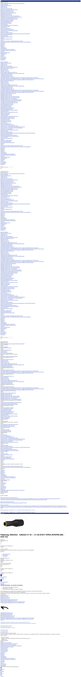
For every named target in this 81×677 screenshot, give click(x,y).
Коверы (2, 37)
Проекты (2, 156)
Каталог (2, 641)
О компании (3, 652)
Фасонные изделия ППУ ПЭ (6, 10)
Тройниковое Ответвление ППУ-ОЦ (8, 84)
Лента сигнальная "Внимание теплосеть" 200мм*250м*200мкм (15, 33)
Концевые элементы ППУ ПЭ (7, 76)
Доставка (2, 54)
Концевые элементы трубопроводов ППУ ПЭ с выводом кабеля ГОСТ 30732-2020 (19, 77)
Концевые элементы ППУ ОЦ (7, 89)
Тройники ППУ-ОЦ (4, 83)
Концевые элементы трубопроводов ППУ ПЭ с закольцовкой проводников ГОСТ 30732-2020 (22, 78)
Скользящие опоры (5, 26)
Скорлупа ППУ (3, 27)
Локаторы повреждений (6, 38)
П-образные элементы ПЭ (6, 74)
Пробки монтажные (5, 114)
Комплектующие (4, 31)
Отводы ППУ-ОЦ (4, 81)
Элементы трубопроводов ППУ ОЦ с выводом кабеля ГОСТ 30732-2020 (16, 92)
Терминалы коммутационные (7, 142)
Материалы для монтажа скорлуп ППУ (9, 129)
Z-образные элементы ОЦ (6, 88)
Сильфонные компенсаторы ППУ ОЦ (9, 19)
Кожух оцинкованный (5, 28)
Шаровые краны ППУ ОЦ (6, 14)
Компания (2, 147)
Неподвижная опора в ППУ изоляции (9, 25)
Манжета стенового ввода (6, 32)
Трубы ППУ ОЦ (3, 7)
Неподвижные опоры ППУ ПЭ (7, 117)
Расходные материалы (5, 141)
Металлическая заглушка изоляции (8, 135)
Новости (2, 44)
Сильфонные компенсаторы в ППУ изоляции (11, 16)
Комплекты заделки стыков (6, 20)
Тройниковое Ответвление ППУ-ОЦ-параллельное (12, 86)
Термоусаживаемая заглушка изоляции (9, 136)
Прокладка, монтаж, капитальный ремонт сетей (11, 41)
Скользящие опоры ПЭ (5, 120)
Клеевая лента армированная (7, 107)
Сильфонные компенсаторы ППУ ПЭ (8, 18)
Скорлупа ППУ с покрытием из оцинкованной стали (12, 126)
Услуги (2, 144)
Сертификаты (3, 48)
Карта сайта (3, 58)
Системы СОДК (3, 35)
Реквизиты (3, 47)
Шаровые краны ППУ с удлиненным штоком (10, 99)
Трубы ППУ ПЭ (3, 6)
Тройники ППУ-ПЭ (4, 71)
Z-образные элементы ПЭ (6, 75)
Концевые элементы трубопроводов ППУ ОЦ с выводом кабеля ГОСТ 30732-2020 (19, 90)
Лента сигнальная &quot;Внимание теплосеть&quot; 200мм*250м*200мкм (17, 133)
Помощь (2, 660)
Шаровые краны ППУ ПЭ (6, 13)
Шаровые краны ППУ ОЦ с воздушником (10, 97)
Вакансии (2, 45)
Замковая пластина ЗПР (6, 23)
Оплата (2, 55)
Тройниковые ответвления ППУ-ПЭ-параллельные (12, 73)
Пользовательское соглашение (7, 49)
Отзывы (2, 46)
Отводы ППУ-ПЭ (4, 69)
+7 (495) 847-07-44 (4, 171)
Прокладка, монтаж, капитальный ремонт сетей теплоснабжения (15, 42)
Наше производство (5, 157)
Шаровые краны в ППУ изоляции (8, 12)
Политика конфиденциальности (8, 50)
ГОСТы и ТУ (3, 56)
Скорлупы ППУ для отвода (6, 128)
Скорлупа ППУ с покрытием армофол (9, 30)
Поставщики (3, 57)
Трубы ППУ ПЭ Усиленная (6, 8)
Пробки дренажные (5, 113)
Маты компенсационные (6, 34)
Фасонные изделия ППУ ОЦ (7, 11)
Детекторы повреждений (6, 36)
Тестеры (2, 143)
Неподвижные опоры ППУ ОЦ (7, 118)
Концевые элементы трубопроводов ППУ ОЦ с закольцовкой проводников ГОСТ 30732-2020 (22, 91)
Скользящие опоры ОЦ (5, 121)
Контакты (2, 164)
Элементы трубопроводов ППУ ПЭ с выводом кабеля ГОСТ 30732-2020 (16, 79)
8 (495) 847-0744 (4, 341)
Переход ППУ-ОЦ (4, 82)
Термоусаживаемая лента (6, 109)
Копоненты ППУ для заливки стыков (8, 112)
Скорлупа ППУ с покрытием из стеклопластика (11, 127)
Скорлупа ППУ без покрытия (7, 29)
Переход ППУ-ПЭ (4, 70)
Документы (5, 555)
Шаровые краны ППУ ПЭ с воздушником (9, 15)
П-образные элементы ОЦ (6, 87)
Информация (3, 158)
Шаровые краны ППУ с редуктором (8, 98)
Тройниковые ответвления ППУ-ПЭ (8, 72)
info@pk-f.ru (4, 639)
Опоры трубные (4, 24)
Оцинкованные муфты (5, 22)
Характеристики (6, 554)
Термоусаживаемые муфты (6, 21)
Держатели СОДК (4, 111)
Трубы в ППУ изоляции (5, 5)
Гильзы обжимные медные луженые (8, 110)
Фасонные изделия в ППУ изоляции (9, 9)
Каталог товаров (4, 61)
